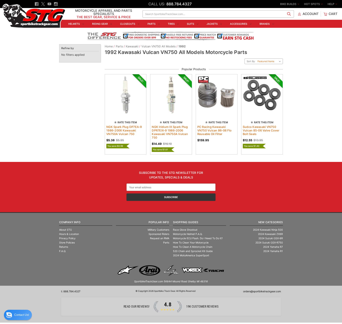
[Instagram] (56, 4)
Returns (63, 246)
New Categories (270, 222)
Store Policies (67, 242)
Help (331, 4)
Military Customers (158, 229)
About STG (65, 229)
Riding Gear (100, 23)
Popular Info (159, 222)
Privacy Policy (67, 238)
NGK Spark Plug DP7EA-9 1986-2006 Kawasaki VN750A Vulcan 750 (124, 130)
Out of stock (262, 98)
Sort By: (251, 61)
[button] (18, 315)
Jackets (212, 23)
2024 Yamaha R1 (273, 251)
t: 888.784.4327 (70, 291)
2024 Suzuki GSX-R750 (269, 242)
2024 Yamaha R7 (273, 246)
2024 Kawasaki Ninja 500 (268, 229)
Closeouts (128, 23)
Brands (265, 23)
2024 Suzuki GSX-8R (270, 238)
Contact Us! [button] (21, 314)
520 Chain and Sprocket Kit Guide (193, 251)
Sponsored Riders (159, 233)
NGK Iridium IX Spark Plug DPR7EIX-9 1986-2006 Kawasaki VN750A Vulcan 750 (170, 132)
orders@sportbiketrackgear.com (262, 291)
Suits (191, 23)
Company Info (70, 222)
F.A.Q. (62, 251)
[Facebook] (36, 4)
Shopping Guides (185, 222)
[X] (43, 4)
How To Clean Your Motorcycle (191, 242)
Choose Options (125, 98)
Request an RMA (159, 238)
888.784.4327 (179, 4)
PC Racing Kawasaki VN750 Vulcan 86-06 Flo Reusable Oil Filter (214, 130)
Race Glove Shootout (185, 229)
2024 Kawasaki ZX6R (270, 233)
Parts (151, 23)
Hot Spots (312, 4)
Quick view (122, 91)
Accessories (239, 23)
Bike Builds (288, 4)
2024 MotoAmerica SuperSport (191, 255)
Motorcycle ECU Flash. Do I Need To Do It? (198, 238)
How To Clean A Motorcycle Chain (192, 246)
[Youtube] (49, 4)
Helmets (74, 23)
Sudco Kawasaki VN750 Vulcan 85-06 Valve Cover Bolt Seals (261, 130)
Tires (171, 23)
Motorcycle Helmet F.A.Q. (188, 233)
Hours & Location (69, 233)
